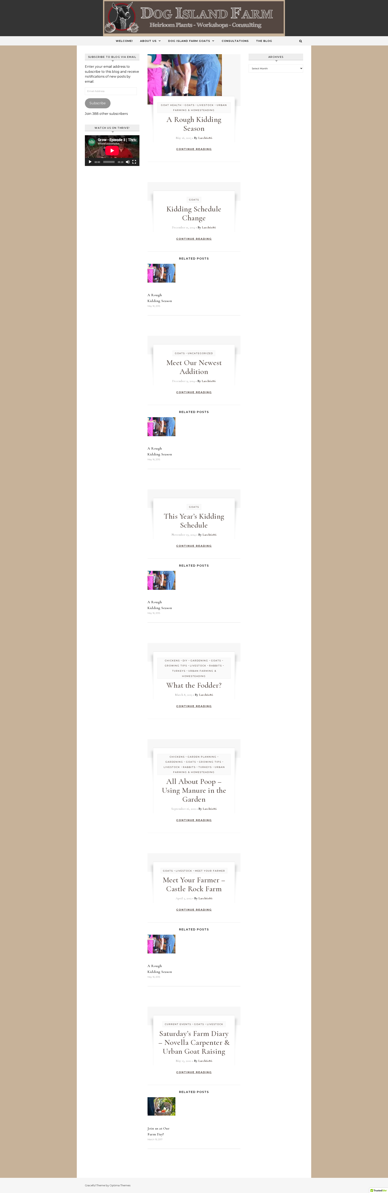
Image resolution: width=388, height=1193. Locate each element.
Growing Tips (176, 665)
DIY (185, 660)
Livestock (205, 105)
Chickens (172, 660)
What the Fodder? (193, 685)
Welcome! (124, 40)
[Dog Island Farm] (194, 18)
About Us (148, 40)
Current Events (178, 1024)
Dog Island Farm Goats (189, 40)
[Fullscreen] (134, 162)
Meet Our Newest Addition (194, 367)
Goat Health (171, 105)
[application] (112, 150)
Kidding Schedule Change (194, 213)
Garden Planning (202, 756)
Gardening (199, 660)
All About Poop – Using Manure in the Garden (194, 790)
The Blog (264, 40)
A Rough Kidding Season (194, 124)
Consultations (235, 40)
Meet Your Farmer (210, 870)
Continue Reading (194, 149)
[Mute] (128, 162)
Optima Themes (120, 1185)
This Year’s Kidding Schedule (194, 521)
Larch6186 (205, 138)
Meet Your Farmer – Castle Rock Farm (194, 884)
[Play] (90, 162)
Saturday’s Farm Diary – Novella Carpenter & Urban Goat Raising (194, 1042)
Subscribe (98, 103)
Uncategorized (200, 353)
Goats (190, 105)
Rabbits (215, 665)
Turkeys (179, 670)
